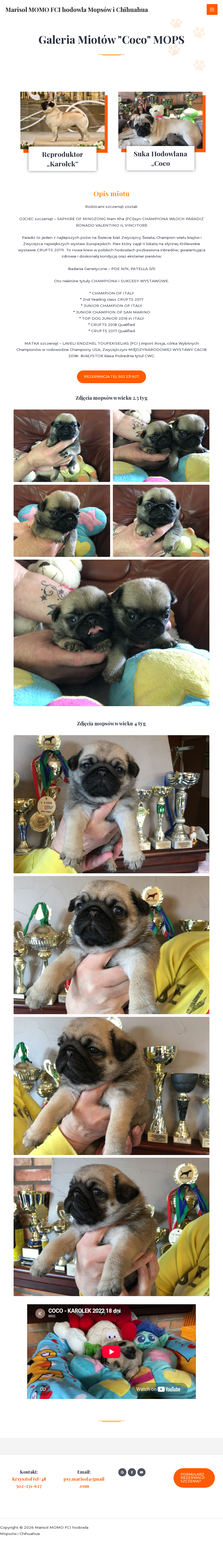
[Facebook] (132, 1472)
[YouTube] (141, 1472)
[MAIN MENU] (212, 9)
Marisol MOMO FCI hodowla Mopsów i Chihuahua (76, 9)
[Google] (122, 1472)
